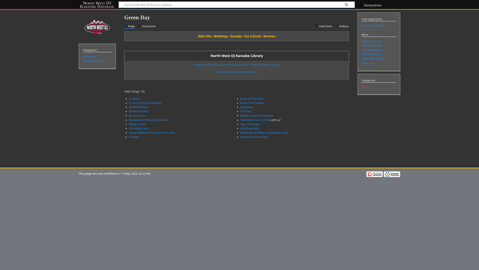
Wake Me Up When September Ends (264, 132)
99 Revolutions (138, 107)
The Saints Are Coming (255, 120)
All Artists (200, 65)
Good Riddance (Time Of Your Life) (151, 132)
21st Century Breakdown (145, 103)
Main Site (204, 36)
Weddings (221, 36)
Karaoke (236, 36)
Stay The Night (250, 124)
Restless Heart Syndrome (256, 115)
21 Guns (134, 98)
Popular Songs (269, 65)
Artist (365, 86)
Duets (254, 65)
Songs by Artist (218, 65)
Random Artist (226, 72)
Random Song (247, 72)
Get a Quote (252, 36)
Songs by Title (239, 65)
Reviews (269, 36)
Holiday (134, 137)
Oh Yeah (245, 111)
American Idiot (138, 111)
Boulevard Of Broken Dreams (148, 120)
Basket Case (137, 115)
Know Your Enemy (252, 103)
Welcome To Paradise (254, 137)
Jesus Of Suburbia (251, 98)
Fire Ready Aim (139, 128)
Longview (246, 107)
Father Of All (137, 124)
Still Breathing (249, 128)
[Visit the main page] (97, 26)
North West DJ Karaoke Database (97, 5)
